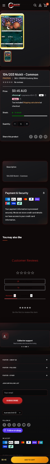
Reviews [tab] (9, 295)
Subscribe (12, 400)
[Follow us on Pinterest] (19, 425)
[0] (45, 5)
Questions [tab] (25, 295)
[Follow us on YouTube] (24, 425)
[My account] (40, 5)
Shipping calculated (31, 102)
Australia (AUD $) (10, 413)
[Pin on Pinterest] (36, 136)
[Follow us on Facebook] (4, 425)
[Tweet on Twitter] (40, 136)
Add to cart (29, 460)
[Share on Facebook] (31, 136)
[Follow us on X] (9, 425)
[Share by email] (45, 136)
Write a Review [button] (26, 281)
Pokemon (7, 78)
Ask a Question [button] (26, 287)
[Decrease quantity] (15, 124)
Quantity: (7, 124)
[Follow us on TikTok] (29, 425)
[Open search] (35, 5)
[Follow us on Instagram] (14, 425)
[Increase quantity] (27, 124)
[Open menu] (4, 5)
